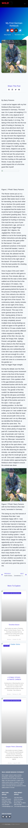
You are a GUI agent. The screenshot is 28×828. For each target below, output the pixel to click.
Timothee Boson (14, 624)
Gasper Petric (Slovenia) (14, 746)
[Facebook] (3, 816)
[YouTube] (9, 816)
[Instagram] (6, 816)
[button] (9, 89)
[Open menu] (24, 4)
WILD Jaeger (7, 824)
